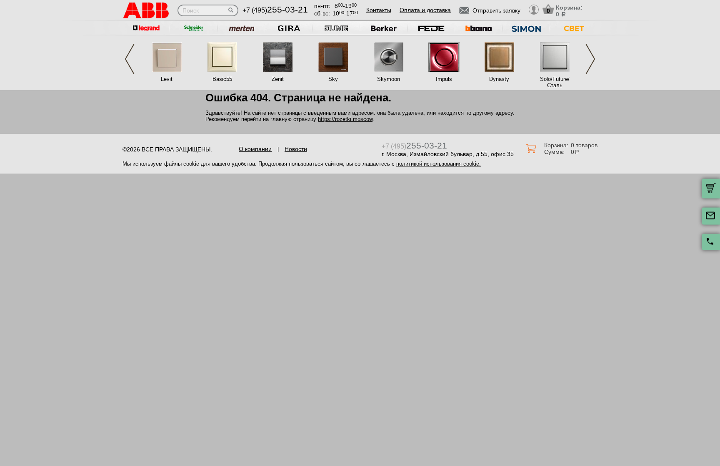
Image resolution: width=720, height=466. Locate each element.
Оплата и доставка (425, 10)
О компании (255, 149)
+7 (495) (275, 10)
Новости (296, 149)
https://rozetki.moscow (345, 119)
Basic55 (222, 79)
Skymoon (388, 79)
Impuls (444, 79)
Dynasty (499, 79)
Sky (333, 79)
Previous (130, 59)
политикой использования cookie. (438, 164)
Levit (166, 79)
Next (590, 59)
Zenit (278, 79)
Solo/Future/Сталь (555, 82)
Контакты (378, 10)
